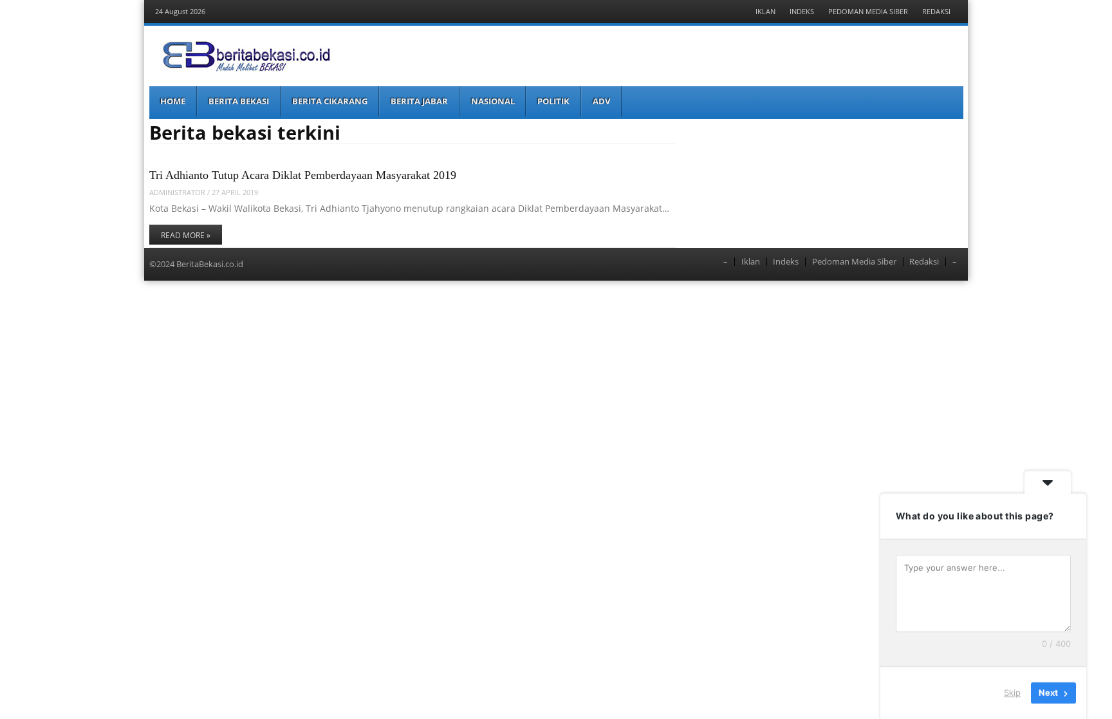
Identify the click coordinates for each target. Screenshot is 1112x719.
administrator (177, 192)
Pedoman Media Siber (868, 11)
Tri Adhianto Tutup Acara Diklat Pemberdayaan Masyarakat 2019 (302, 175)
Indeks (802, 11)
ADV (601, 101)
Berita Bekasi (238, 101)
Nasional (493, 101)
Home (172, 101)
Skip (1012, 692)
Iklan (765, 11)
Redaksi (936, 11)
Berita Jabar (419, 101)
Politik (553, 101)
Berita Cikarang (329, 101)
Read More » (185, 235)
